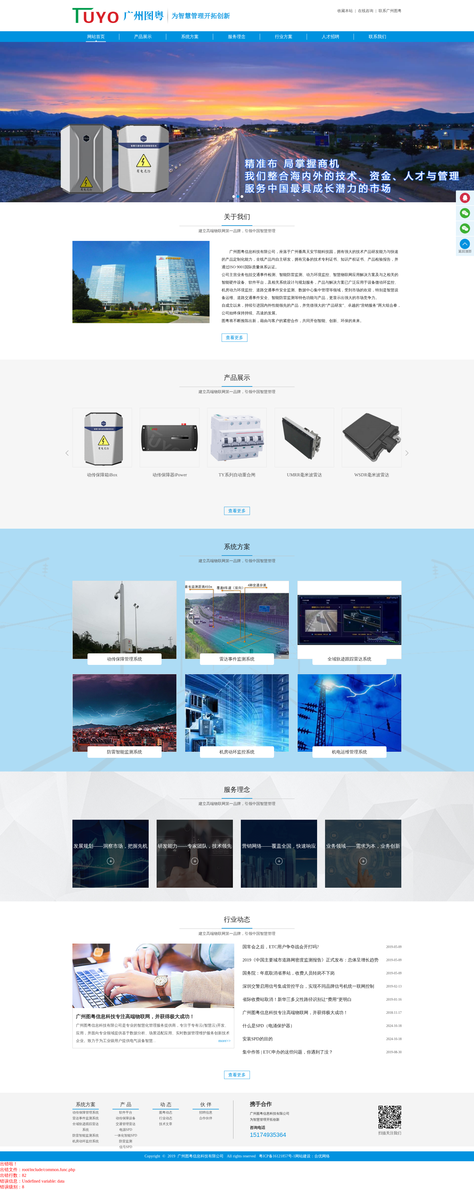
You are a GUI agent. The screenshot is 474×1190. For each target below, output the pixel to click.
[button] (406, 453)
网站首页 (96, 36)
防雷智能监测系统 (85, 1135)
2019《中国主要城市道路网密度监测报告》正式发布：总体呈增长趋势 (310, 960)
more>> (224, 1041)
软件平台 (125, 1112)
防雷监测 (125, 1141)
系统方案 (190, 36)
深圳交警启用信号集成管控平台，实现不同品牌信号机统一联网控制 (308, 986)
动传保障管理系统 (85, 1112)
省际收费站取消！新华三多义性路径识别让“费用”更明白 (297, 999)
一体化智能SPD (125, 1135)
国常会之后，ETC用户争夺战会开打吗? (280, 946)
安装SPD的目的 (257, 1039)
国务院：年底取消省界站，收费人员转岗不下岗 (288, 973)
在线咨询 (365, 11)
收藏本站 (345, 11)
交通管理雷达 (126, 1124)
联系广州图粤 (390, 11)
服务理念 (237, 36)
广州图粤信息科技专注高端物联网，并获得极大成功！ (295, 1012)
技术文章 (165, 1124)
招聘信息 (205, 1112)
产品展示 (143, 36)
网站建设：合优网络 (312, 1156)
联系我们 (377, 36)
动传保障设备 (126, 1118)
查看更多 (234, 337)
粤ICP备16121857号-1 (277, 1156)
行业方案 (283, 36)
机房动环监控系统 (85, 1141)
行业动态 (165, 1118)
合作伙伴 (205, 1118)
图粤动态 (165, 1112)
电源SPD (125, 1130)
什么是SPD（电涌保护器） (268, 1025)
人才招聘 (330, 36)
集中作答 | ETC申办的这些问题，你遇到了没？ (287, 1052)
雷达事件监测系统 (85, 1118)
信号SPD (125, 1147)
